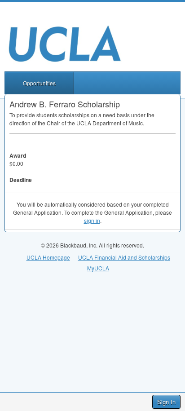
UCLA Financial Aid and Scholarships (124, 257)
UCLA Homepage (48, 257)
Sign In (166, 402)
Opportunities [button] (39, 83)
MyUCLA (98, 268)
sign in (92, 220)
